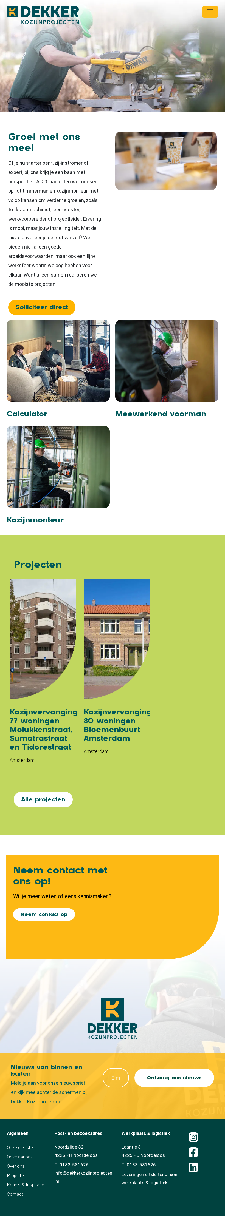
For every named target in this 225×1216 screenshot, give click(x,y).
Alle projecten (43, 799)
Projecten (16, 1175)
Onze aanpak (20, 1157)
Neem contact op (44, 914)
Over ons (16, 1166)
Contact (15, 1194)
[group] (43, 674)
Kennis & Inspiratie (25, 1184)
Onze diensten (21, 1147)
